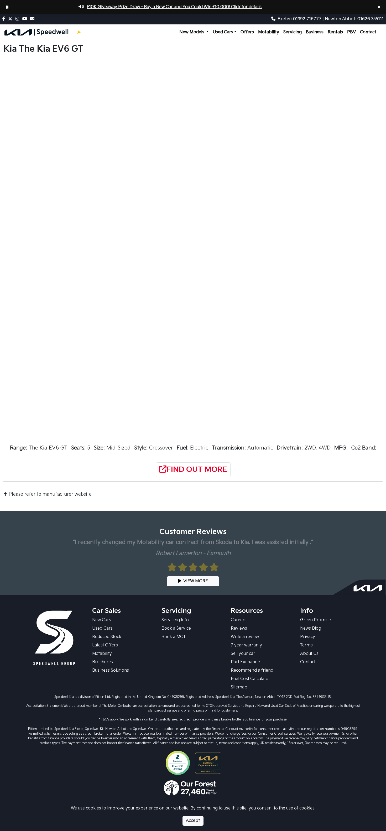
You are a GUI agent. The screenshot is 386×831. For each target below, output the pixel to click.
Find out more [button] (196, 469)
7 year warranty (246, 645)
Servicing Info (175, 620)
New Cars (101, 620)
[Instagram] (18, 19)
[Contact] (33, 19)
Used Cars (102, 628)
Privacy (307, 636)
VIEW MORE (195, 581)
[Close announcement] (379, 7)
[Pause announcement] (7, 7)
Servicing (292, 32)
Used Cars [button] (223, 32)
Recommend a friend (252, 670)
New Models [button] (192, 32)
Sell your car (243, 653)
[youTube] (25, 19)
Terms (306, 645)
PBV (351, 32)
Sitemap (239, 687)
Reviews (239, 628)
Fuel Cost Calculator (250, 678)
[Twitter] (11, 19)
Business (315, 32)
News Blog (310, 628)
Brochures (102, 662)
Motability (268, 32)
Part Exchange (245, 662)
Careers (239, 620)
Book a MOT (173, 636)
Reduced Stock (106, 636)
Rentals (335, 32)
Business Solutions (110, 670)
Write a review (245, 636)
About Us (309, 653)
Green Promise (315, 620)
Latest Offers (105, 645)
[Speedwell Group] (54, 638)
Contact (368, 32)
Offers (247, 32)
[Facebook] (4, 19)
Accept (193, 820)
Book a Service (176, 628)
